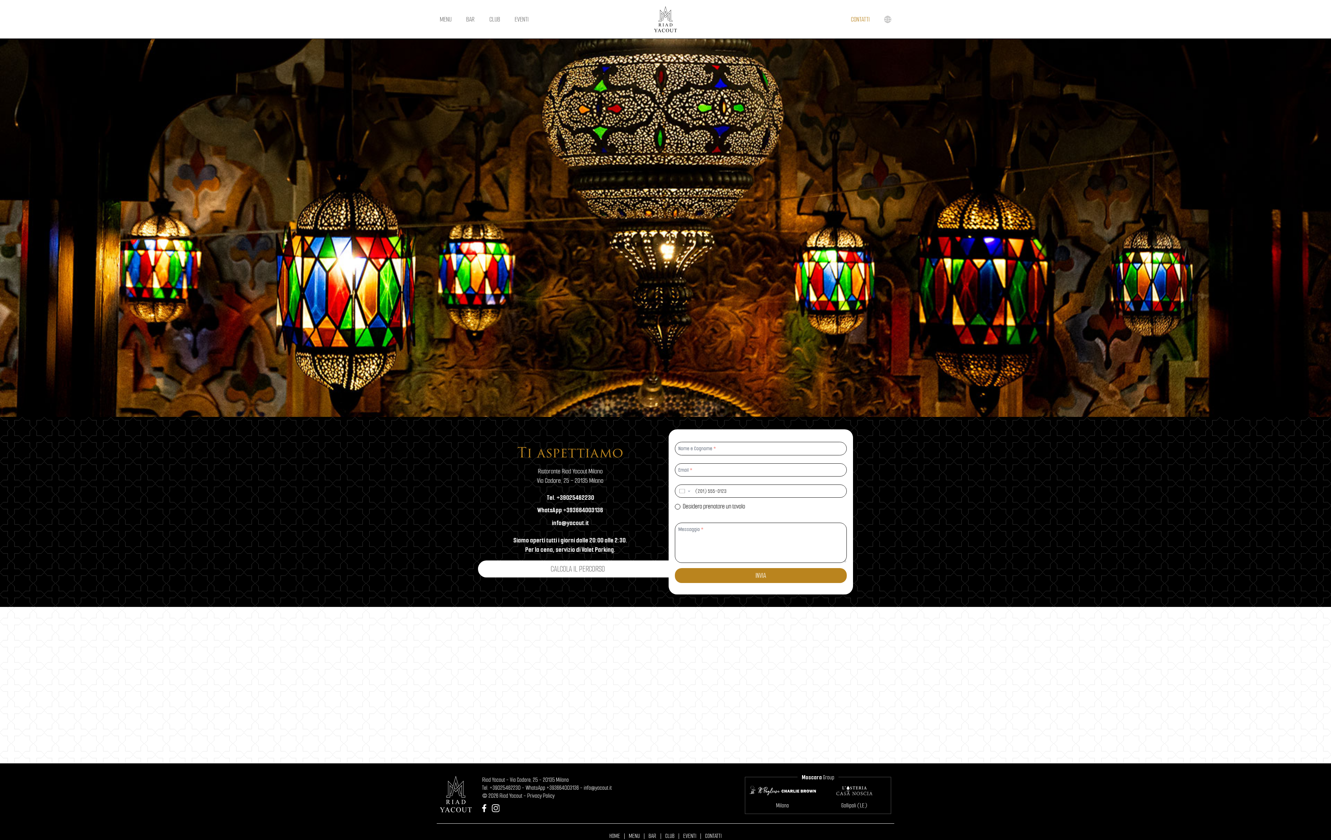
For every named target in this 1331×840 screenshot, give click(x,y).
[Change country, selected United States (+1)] (684, 491)
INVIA (761, 575)
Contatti (860, 19)
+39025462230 (505, 788)
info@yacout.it (598, 788)
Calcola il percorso (578, 569)
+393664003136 (562, 788)
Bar (470, 19)
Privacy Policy (541, 796)
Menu (446, 19)
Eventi (522, 19)
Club (494, 19)
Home (614, 836)
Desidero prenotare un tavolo (713, 506)
